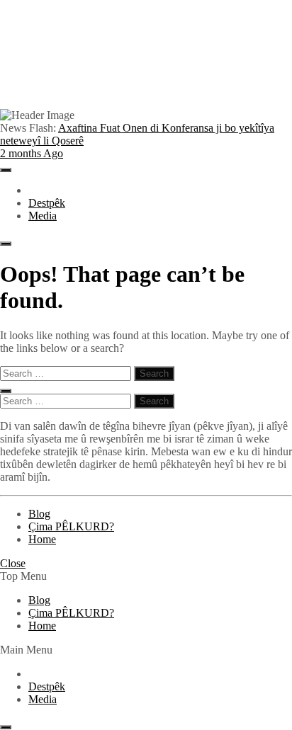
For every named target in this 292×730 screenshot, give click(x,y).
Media (42, 216)
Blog (39, 514)
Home (42, 539)
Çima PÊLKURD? (71, 526)
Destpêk (46, 203)
